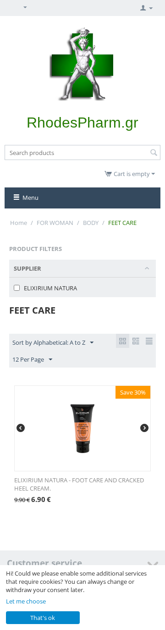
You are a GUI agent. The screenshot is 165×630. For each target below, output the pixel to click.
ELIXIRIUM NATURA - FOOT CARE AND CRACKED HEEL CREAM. (79, 484)
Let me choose (26, 601)
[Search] (153, 153)
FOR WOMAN (55, 223)
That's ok (42, 618)
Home (18, 223)
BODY (91, 223)
